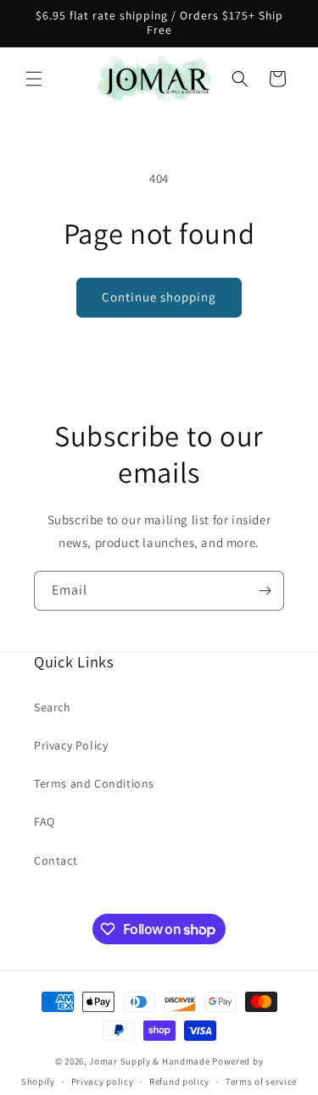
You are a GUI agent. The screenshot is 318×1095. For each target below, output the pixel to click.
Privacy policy (102, 1081)
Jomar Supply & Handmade (149, 1061)
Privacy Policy (71, 745)
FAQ (44, 821)
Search (52, 707)
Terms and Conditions (94, 783)
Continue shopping (159, 297)
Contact (55, 860)
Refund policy (179, 1081)
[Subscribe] (264, 591)
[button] (34, 78)
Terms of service (261, 1081)
